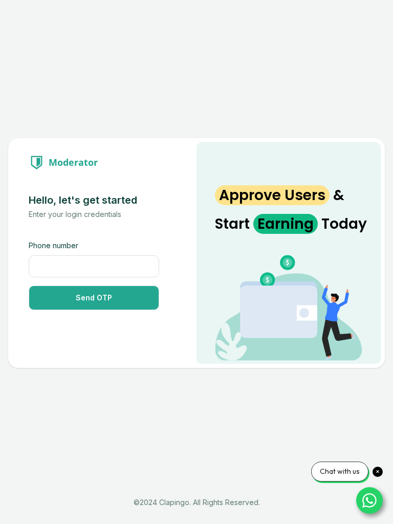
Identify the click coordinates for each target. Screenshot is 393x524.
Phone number (53, 245)
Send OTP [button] (94, 297)
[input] (94, 266)
